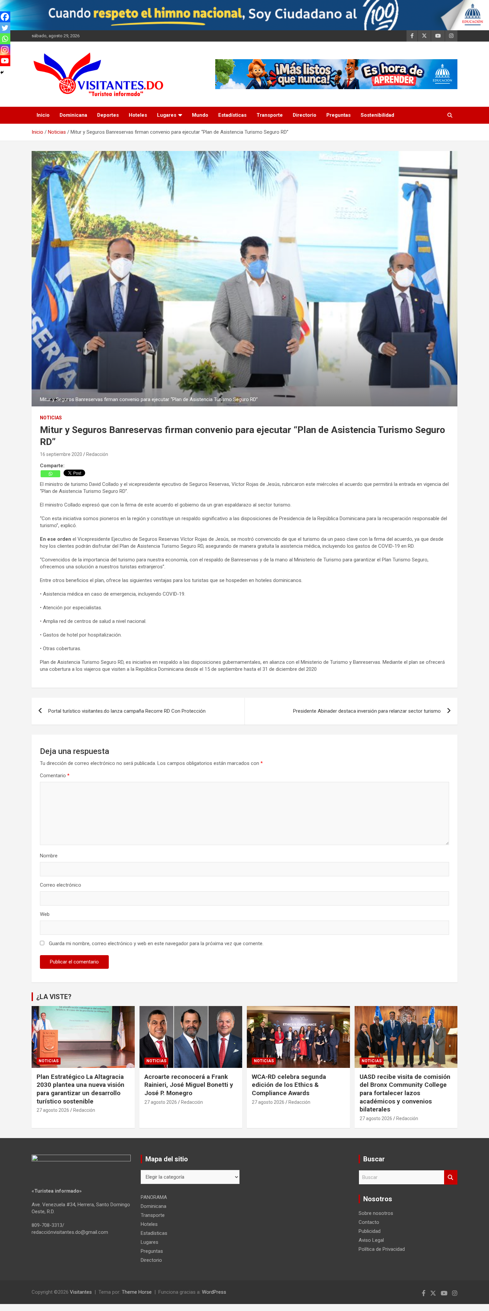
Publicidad (370, 1231)
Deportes (108, 115)
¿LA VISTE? (54, 997)
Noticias (51, 417)
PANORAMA (154, 1197)
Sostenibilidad (377, 115)
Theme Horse (137, 1292)
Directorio (304, 115)
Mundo (200, 115)
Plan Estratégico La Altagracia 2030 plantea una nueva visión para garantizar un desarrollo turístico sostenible (80, 1089)
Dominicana (73, 115)
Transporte (269, 115)
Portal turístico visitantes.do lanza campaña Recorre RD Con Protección (127, 711)
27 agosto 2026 (53, 1110)
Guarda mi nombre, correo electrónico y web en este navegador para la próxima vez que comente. (156, 944)
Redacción (97, 454)
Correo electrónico (60, 885)
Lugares (166, 115)
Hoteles (138, 115)
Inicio (43, 115)
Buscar (450, 1177)
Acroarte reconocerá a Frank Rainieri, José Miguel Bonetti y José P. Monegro (188, 1085)
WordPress (214, 1292)
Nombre (49, 856)
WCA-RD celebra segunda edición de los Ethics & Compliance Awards (289, 1085)
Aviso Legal (371, 1240)
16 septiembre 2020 (61, 454)
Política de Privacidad (382, 1249)
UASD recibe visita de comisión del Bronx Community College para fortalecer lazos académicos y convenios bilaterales (405, 1093)
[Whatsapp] (50, 473)
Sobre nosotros (376, 1213)
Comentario (55, 776)
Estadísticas (232, 115)
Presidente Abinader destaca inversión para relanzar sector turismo (367, 711)
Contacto (369, 1222)
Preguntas (338, 115)
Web (45, 914)
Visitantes (81, 1292)
